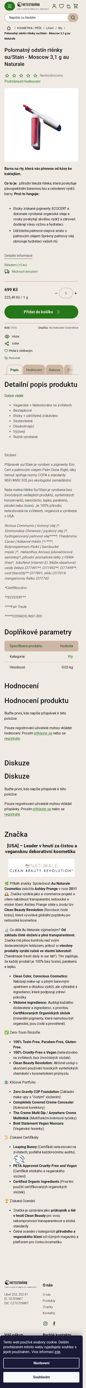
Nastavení (41, 1363)
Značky (48, 1307)
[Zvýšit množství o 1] (75, 293)
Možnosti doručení (24, 271)
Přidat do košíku (38, 312)
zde (57, 1352)
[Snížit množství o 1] (56, 293)
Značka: (58, 327)
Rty (70, 656)
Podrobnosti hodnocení (22, 81)
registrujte (12, 738)
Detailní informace (18, 256)
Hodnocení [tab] (34, 370)
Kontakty (49, 1313)
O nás (47, 1294)
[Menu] (9, 6)
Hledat (73, 17)
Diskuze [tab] (54, 370)
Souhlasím (41, 1377)
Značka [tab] (72, 370)
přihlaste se (43, 733)
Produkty (49, 1301)
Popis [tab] (14, 370)
